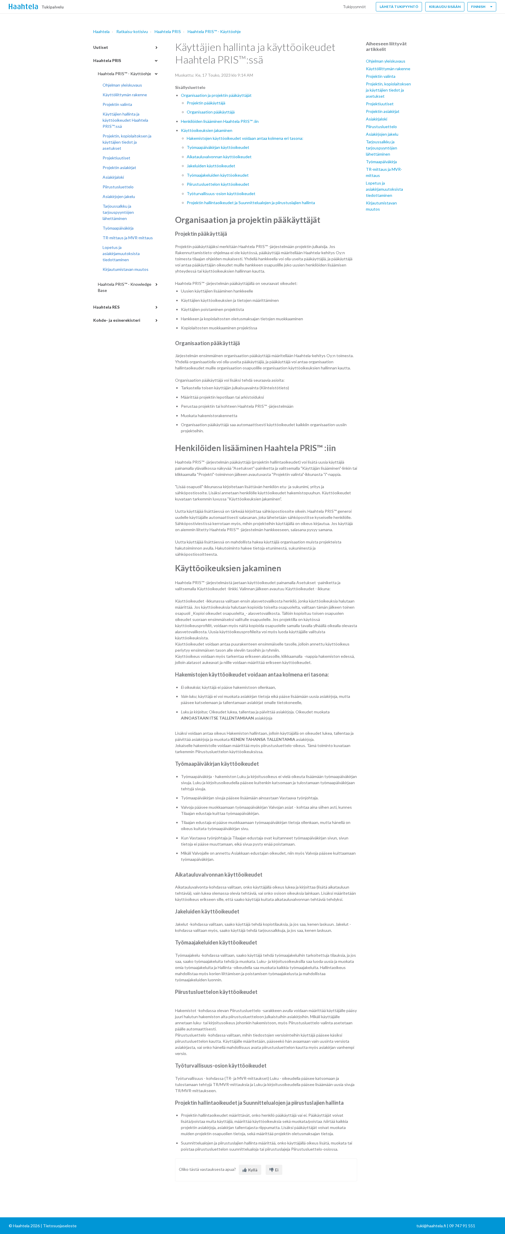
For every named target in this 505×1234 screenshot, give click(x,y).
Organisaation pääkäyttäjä (211, 111)
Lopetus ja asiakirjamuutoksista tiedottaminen (121, 253)
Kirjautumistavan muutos (125, 269)
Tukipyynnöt (354, 6)
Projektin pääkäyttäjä (206, 102)
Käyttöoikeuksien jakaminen (206, 130)
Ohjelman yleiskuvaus (122, 84)
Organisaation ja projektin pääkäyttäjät (216, 95)
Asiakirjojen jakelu (119, 196)
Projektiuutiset (116, 157)
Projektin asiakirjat (119, 167)
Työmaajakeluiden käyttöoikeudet (218, 175)
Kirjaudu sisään (445, 6)
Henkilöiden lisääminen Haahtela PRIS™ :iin (220, 121)
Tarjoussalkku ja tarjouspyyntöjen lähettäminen (118, 212)
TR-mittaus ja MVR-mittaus (128, 237)
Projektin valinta (117, 104)
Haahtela (101, 31)
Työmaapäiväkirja (118, 228)
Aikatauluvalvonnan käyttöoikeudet (219, 156)
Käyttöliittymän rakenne (125, 94)
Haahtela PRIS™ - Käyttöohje (214, 31)
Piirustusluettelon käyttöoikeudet (218, 184)
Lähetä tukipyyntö (399, 6)
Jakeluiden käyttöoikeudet (211, 165)
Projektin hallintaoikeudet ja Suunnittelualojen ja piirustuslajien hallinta (251, 202)
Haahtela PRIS (168, 31)
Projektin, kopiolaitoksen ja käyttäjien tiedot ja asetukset (127, 142)
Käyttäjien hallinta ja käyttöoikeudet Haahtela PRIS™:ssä (125, 120)
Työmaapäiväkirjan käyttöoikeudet (218, 147)
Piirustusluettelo (118, 186)
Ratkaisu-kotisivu (132, 31)
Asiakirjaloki (113, 177)
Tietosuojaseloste (60, 1225)
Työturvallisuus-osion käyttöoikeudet (221, 193)
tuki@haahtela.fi (431, 1225)
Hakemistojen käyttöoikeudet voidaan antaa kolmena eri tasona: (245, 138)
